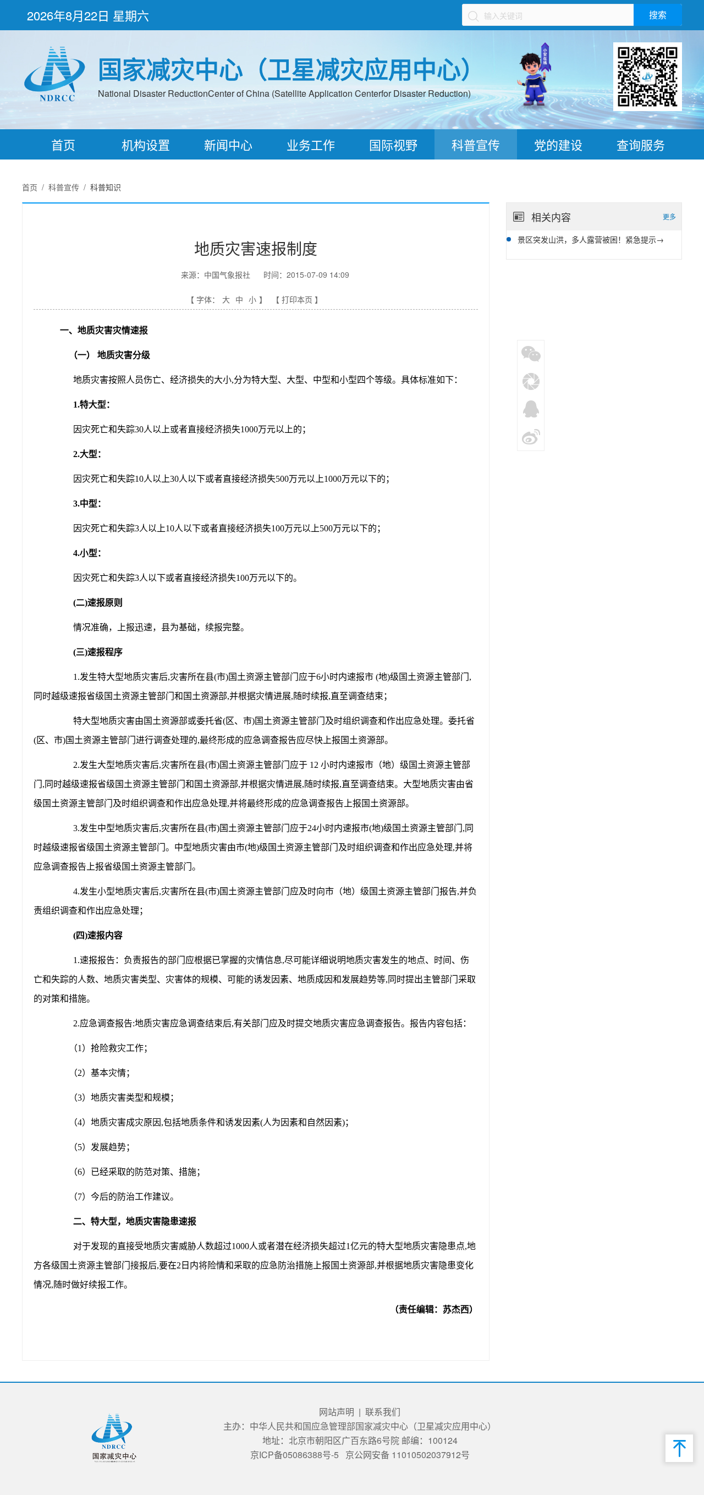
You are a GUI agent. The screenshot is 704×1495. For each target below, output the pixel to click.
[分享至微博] (531, 435)
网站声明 (336, 1411)
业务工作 (311, 144)
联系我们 (382, 1411)
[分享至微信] (531, 353)
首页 (63, 144)
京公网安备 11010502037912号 (407, 1454)
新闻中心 (228, 144)
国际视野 (393, 144)
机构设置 (146, 144)
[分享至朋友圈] (531, 380)
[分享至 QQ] (531, 408)
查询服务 (641, 144)
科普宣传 (476, 144)
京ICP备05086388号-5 (294, 1454)
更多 (669, 216)
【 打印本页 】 (297, 299)
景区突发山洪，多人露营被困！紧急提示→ (591, 239)
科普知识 (105, 187)
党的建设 (558, 144)
